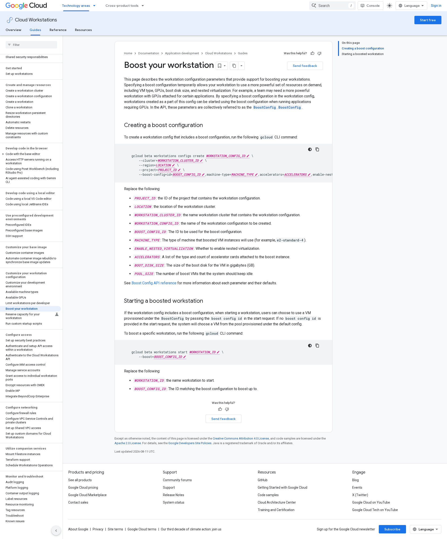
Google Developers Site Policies (189, 443)
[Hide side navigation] (56, 530)
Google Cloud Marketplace (87, 495)
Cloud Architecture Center (277, 502)
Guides (35, 30)
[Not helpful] (319, 53)
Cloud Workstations (36, 20)
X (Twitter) (360, 495)
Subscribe (392, 529)
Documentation (148, 53)
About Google (78, 529)
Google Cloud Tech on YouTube (375, 510)
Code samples (268, 495)
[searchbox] (31, 44)
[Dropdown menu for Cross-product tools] (144, 5)
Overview (13, 30)
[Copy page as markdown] (234, 66)
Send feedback (305, 66)
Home (128, 53)
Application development (182, 53)
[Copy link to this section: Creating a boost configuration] (207, 125)
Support (169, 487)
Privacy (98, 529)
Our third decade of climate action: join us (191, 529)
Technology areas (76, 5)
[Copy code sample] (317, 149)
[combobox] (332, 5)
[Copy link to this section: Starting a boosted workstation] (207, 301)
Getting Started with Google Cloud (282, 487)
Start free (428, 20)
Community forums (177, 480)
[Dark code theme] (310, 149)
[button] (30, 154)
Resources (83, 30)
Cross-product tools (122, 5)
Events (357, 487)
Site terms (115, 529)
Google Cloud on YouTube (371, 502)
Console (373, 5)
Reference (58, 30)
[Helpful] (312, 53)
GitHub (263, 480)
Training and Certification (276, 510)
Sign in (436, 5)
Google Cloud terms (142, 529)
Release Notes (173, 495)
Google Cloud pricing (83, 487)
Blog (355, 480)
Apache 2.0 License (128, 443)
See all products (80, 480)
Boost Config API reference (154, 283)
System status (173, 502)
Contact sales (78, 502)
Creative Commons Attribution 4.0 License (241, 438)
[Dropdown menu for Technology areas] (95, 5)
